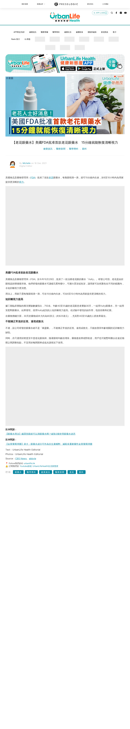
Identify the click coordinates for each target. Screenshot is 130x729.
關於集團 (25, 4)
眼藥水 (18, 472)
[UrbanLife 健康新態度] (65, 17)
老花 (51, 177)
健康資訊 (32, 32)
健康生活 (67, 32)
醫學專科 (56, 32)
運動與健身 (92, 32)
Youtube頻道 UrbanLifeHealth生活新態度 (39, 466)
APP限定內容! (19, 32)
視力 (21, 182)
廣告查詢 (90, 4)
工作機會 (105, 4)
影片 (114, 32)
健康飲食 (79, 32)
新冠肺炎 (104, 32)
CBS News (21, 458)
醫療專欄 (44, 32)
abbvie (32, 458)
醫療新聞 (60, 148)
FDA (33, 177)
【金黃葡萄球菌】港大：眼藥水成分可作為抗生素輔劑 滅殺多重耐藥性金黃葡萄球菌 (48, 444)
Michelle (27, 163)
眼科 (84, 148)
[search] (112, 13)
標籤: (8, 472)
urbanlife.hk (29, 463)
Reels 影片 (15, 39)
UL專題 (27, 39)
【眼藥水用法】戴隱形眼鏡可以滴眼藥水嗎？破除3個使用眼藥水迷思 (40, 434)
